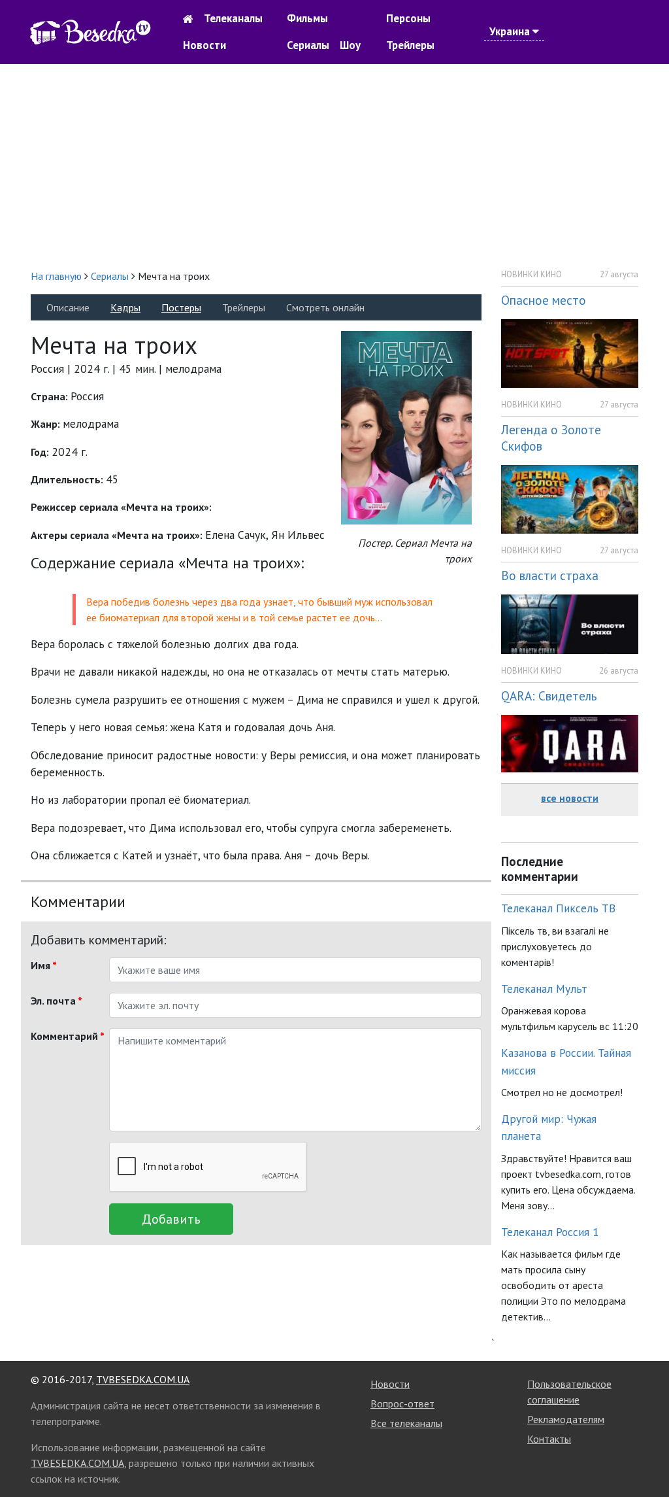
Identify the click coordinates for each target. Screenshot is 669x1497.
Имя (44, 965)
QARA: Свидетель (549, 695)
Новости (204, 45)
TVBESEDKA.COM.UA (142, 1379)
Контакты (549, 1438)
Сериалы (308, 45)
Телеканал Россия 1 (550, 1231)
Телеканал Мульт (544, 988)
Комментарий (65, 1035)
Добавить (171, 1219)
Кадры (125, 307)
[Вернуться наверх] (646, 1458)
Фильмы (307, 18)
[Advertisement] (334, 166)
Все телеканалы (406, 1423)
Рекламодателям (565, 1419)
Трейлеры (410, 45)
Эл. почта (56, 1000)
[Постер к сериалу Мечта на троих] (406, 426)
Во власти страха (549, 575)
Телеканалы (233, 18)
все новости (569, 797)
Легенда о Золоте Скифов (551, 437)
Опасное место (543, 300)
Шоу (350, 45)
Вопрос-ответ (402, 1403)
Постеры (181, 307)
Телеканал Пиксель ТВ (558, 908)
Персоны (408, 18)
